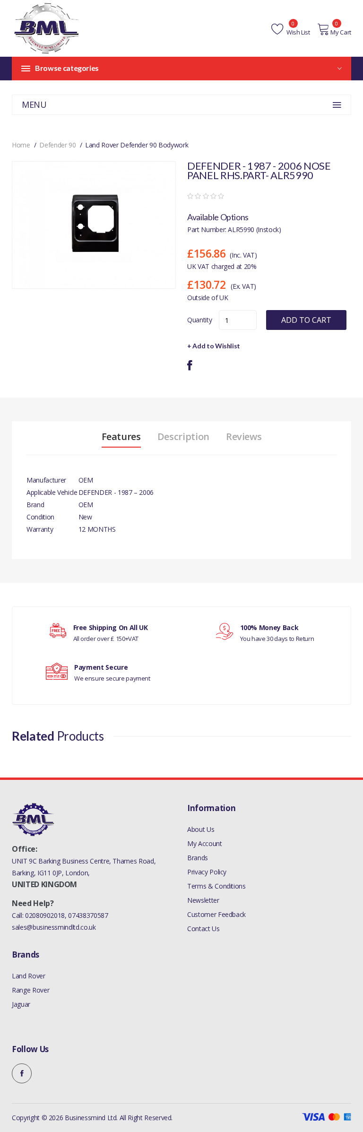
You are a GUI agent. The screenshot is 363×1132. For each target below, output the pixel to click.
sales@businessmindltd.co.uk (54, 927)
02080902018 (45, 915)
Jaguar (21, 1004)
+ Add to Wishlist (213, 346)
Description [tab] (183, 437)
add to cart (306, 320)
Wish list (297, 32)
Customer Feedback (216, 914)
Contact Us (203, 928)
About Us (200, 829)
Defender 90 (57, 144)
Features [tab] (121, 437)
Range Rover (30, 989)
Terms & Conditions (216, 885)
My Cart (340, 32)
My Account (204, 843)
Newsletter (203, 900)
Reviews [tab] (244, 437)
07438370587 (88, 915)
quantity (199, 319)
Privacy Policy (206, 871)
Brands (197, 857)
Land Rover (28, 975)
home (21, 144)
